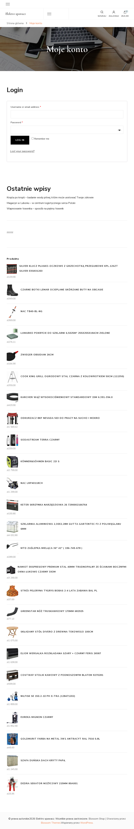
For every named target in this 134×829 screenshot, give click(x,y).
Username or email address (26, 107)
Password (17, 122)
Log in (20, 140)
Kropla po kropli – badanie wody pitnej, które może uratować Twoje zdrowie (50, 197)
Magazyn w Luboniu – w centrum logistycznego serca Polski (41, 203)
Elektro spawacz (15, 14)
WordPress (86, 822)
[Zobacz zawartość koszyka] (125, 13)
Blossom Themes (51, 822)
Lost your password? (22, 151)
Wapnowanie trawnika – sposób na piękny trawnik (35, 208)
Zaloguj (114, 16)
